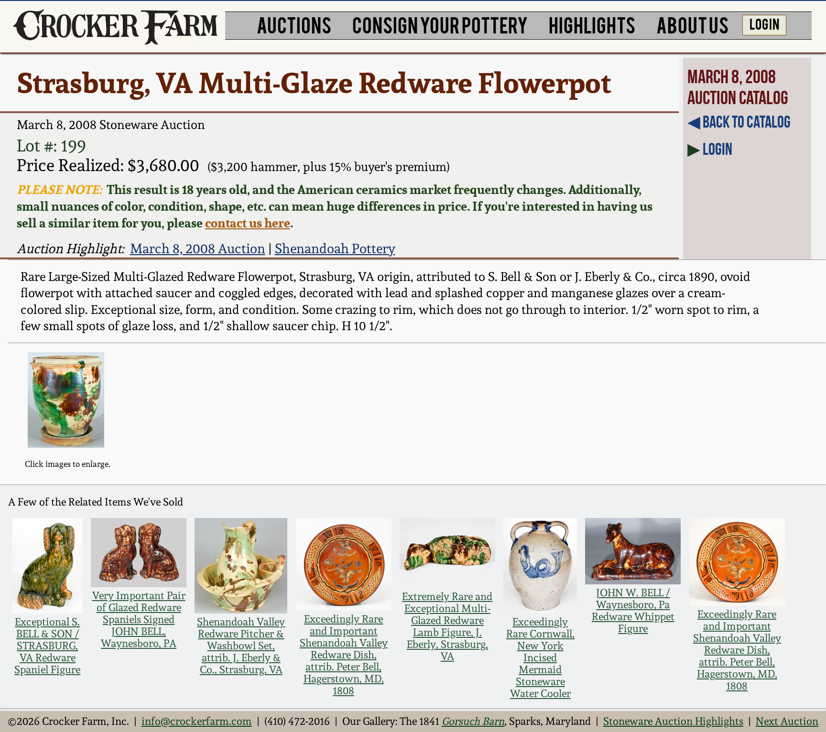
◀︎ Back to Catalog (739, 122)
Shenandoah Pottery (335, 248)
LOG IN (764, 23)
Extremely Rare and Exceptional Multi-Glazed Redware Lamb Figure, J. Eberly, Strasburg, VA (447, 626)
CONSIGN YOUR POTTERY (440, 24)
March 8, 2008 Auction (197, 248)
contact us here (247, 223)
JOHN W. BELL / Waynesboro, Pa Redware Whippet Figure (633, 611)
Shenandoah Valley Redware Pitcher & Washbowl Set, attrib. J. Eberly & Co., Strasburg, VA (241, 646)
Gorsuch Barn (473, 721)
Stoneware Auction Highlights (673, 721)
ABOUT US (692, 24)
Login (717, 149)
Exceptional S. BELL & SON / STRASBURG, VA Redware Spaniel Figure (47, 646)
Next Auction (787, 721)
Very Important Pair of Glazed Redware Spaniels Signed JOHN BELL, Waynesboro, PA (138, 619)
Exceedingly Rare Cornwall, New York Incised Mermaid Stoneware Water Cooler (540, 658)
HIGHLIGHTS (592, 24)
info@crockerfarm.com (196, 721)
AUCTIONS (294, 24)
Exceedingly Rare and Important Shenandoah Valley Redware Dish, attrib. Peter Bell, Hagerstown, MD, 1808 (344, 655)
